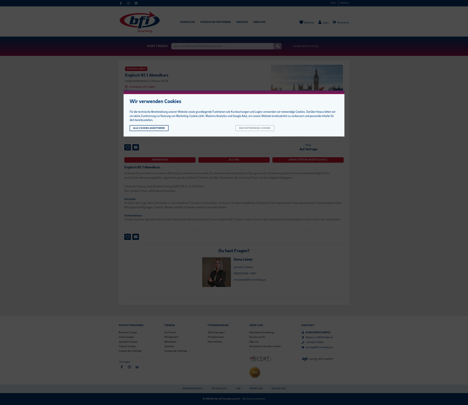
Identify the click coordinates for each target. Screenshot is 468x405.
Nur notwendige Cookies (255, 128)
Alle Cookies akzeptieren (149, 128)
